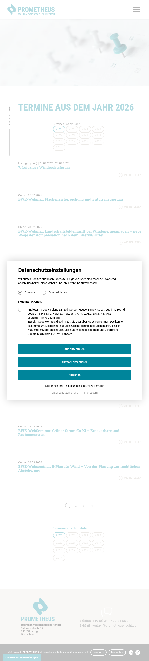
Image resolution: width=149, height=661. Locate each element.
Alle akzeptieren (74, 349)
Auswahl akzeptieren (74, 361)
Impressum (91, 392)
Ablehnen (75, 374)
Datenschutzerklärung (65, 392)
